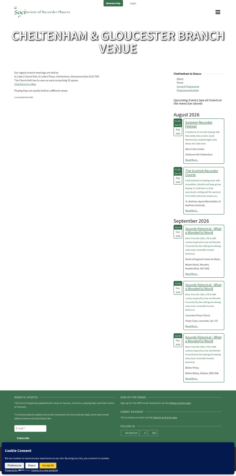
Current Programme (188, 86)
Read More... (191, 160)
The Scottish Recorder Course (201, 173)
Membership (113, 3)
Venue (180, 82)
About (180, 78)
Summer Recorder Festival (198, 124)
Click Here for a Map (25, 84)
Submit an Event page (165, 417)
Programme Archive (188, 90)
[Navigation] (218, 12)
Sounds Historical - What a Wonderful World (203, 230)
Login (132, 3)
